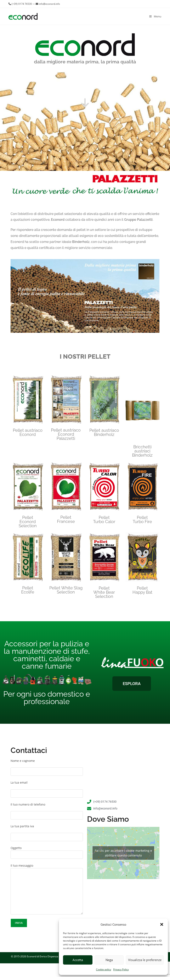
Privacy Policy (121, 969)
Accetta (78, 960)
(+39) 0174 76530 (22, 4)
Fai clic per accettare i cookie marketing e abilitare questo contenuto (123, 853)
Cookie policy (103, 969)
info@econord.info (49, 4)
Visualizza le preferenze (145, 960)
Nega (109, 960)
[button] (162, 924)
